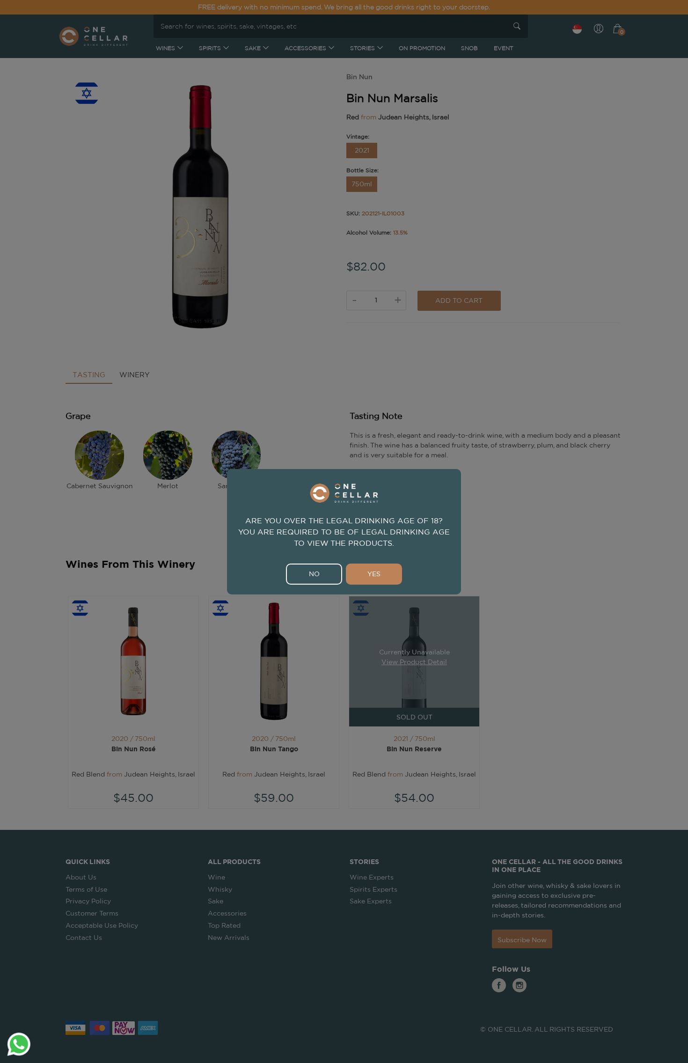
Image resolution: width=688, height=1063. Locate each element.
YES (374, 574)
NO (314, 574)
